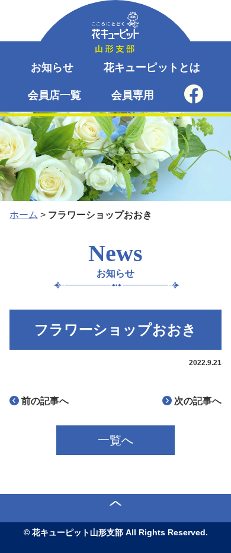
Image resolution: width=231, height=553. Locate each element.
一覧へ (115, 440)
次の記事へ (198, 401)
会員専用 (133, 95)
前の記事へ (45, 401)
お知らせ (52, 67)
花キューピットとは (152, 67)
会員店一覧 (55, 95)
